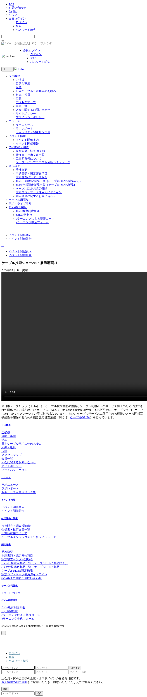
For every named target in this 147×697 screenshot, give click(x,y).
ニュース (14, 121)
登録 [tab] (11, 657)
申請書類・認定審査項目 (31, 173)
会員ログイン (17, 18)
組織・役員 (23, 94)
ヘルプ (13, 14)
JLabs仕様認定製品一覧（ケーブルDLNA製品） (46, 184)
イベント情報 (17, 136)
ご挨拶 (20, 79)
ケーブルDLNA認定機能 (31, 188)
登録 (19, 26)
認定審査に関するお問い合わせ (36, 196)
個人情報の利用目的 (14, 682)
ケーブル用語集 (19, 199)
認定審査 (14, 166)
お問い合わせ (17, 7)
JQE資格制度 (24, 214)
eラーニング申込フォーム (32, 222)
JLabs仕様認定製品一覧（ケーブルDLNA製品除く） (49, 181)
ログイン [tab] (14, 653)
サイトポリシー (26, 113)
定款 (19, 98)
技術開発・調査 (19, 147)
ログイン (21, 22)
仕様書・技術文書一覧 (30, 154)
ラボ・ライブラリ (20, 203)
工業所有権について (29, 158)
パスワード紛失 (26, 29)
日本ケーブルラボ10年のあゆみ (36, 91)
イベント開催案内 (27, 139)
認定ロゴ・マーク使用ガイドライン (39, 192)
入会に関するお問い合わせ (33, 109)
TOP (11, 4)
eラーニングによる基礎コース (35, 218)
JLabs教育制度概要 (28, 211)
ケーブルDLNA (80, 417)
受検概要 (21, 169)
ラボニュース (24, 124)
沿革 (19, 87)
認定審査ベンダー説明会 (31, 177)
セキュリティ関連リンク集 (33, 132)
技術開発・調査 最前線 (30, 151)
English (13, 11)
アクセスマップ (26, 102)
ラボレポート (24, 128)
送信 (39, 693)
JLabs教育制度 (18, 207)
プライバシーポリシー (30, 117)
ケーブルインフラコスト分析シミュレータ (43, 162)
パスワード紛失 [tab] (19, 660)
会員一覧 (21, 106)
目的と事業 (23, 83)
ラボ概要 (14, 76)
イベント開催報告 (27, 143)
